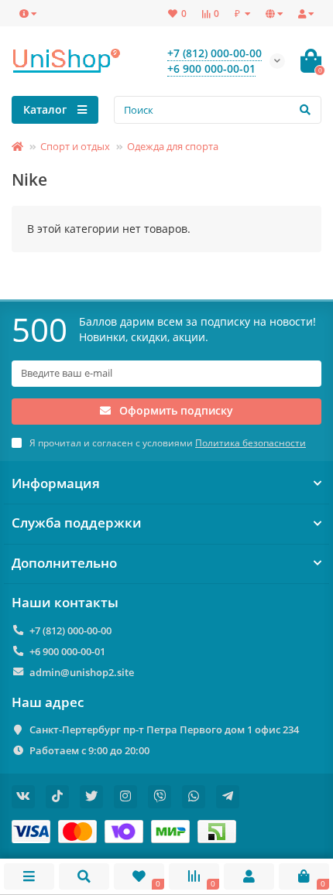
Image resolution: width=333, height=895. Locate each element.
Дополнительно (64, 563)
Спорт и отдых (75, 146)
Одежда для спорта (172, 146)
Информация (56, 483)
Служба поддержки (77, 523)
